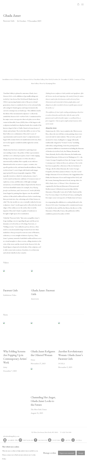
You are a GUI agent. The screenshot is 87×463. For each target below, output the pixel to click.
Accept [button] (80, 453)
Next (78, 51)
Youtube (56, 440)
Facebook (42, 440)
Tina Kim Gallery (18, 4)
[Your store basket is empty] (78, 4)
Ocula (79, 440)
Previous (8, 51)
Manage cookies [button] (49, 453)
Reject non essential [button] (67, 453)
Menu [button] (82, 4)
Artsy (68, 440)
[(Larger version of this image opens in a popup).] (43, 51)
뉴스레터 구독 (13, 440)
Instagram (28, 440)
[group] (43, 51)
